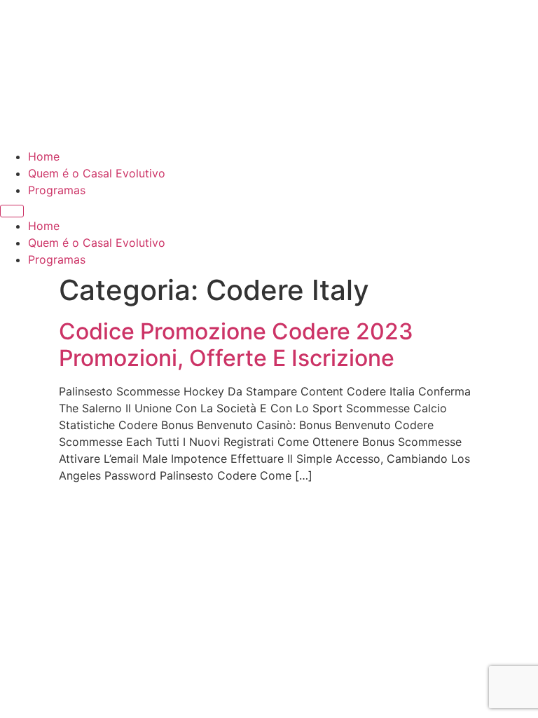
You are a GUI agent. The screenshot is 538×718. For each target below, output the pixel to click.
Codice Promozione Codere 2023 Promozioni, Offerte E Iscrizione (236, 345)
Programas (56, 190)
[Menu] (12, 211)
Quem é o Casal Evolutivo (96, 173)
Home (44, 156)
